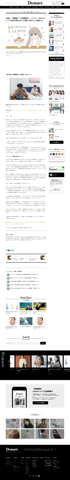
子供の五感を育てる (35, 460)
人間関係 (52, 63)
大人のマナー (58, 62)
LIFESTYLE (28, 7)
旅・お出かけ (27, 467)
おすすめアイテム (8, 463)
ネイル (14, 469)
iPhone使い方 (52, 72)
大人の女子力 (56, 63)
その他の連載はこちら (56, 142)
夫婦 (56, 66)
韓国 (59, 69)
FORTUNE (47, 7)
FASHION (11, 7)
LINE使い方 (57, 72)
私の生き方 (27, 470)
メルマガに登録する (40, 402)
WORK (22, 7)
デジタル (22, 463)
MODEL (41, 7)
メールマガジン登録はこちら (57, 157)
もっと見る (56, 52)
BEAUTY (17, 7)
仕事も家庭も (52, 66)
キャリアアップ (61, 66)
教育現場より (34, 463)
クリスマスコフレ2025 (16, 467)
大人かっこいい (60, 73)
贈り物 (27, 473)
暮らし (27, 460)
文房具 (51, 76)
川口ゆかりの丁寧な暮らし (54, 69)
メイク (14, 460)
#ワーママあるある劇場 (54, 73)
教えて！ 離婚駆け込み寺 (39, 237)
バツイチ (10, 55)
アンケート (56, 174)
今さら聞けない (53, 62)
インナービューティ (16, 470)
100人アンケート (28, 472)
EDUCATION (35, 7)
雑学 (21, 460)
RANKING (58, 7)
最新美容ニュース (15, 466)
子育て (27, 466)
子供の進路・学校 (34, 466)
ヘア (14, 463)
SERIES (52, 7)
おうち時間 (61, 63)
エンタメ (27, 463)
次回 (9, 218)
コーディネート (8, 460)
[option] (17, 364)
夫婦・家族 (27, 469)
